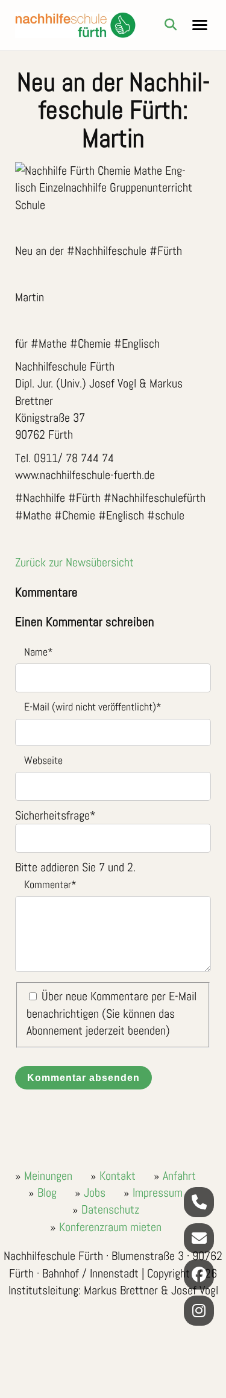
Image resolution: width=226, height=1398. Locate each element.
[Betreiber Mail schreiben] (199, 1238)
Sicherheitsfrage (55, 815)
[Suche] (171, 24)
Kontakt (117, 1175)
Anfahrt (179, 1175)
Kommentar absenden (83, 1077)
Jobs (94, 1192)
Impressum (158, 1192)
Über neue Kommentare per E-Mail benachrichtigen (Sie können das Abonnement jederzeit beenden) (111, 1013)
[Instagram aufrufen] (199, 1311)
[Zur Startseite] (75, 25)
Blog (47, 1192)
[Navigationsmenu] (200, 25)
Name (34, 651)
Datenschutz (110, 1209)
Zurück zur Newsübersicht (74, 562)
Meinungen (48, 1175)
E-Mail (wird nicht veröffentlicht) (88, 705)
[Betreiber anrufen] (199, 1202)
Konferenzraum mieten (110, 1227)
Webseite (43, 760)
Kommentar (46, 883)
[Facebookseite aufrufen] (199, 1274)
